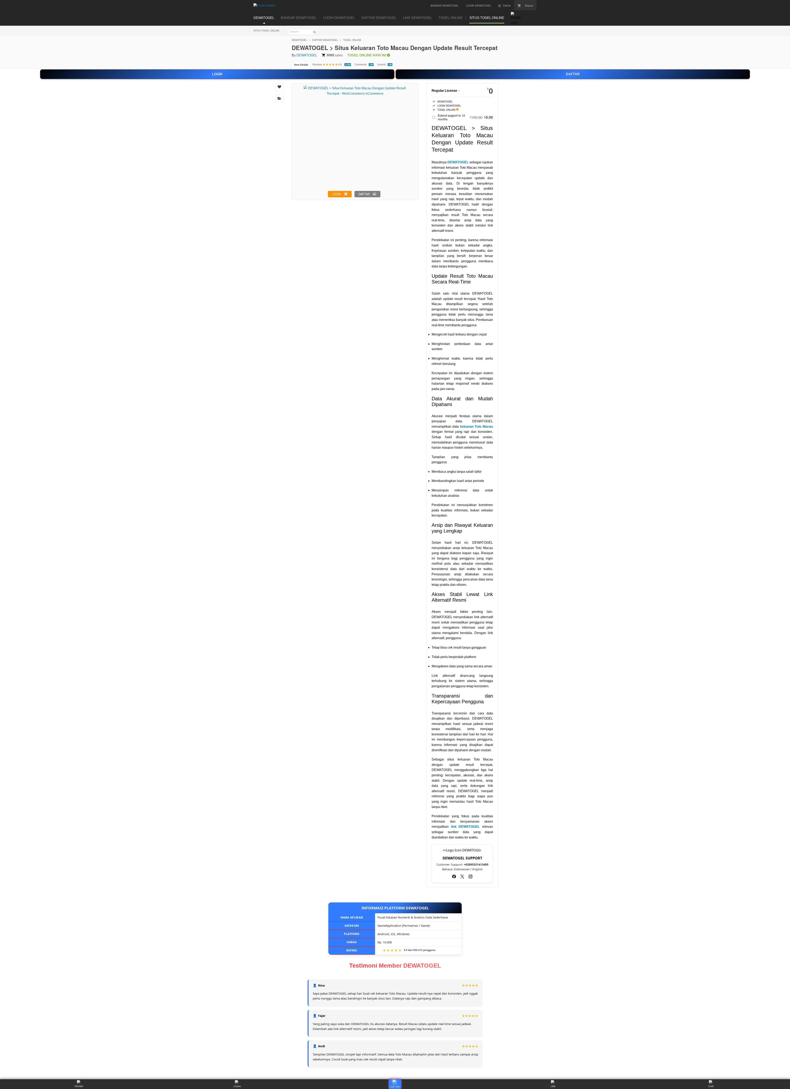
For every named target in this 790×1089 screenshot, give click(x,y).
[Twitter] (462, 876)
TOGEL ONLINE (352, 40)
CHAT (711, 1086)
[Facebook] (454, 876)
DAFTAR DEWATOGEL (325, 40)
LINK (553, 1086)
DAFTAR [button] (364, 194)
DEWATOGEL (299, 40)
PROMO (79, 1086)
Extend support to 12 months (465, 117)
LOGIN (217, 74)
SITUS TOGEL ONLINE (266, 30)
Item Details (301, 64)
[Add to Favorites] (279, 87)
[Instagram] (470, 876)
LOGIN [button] (336, 194)
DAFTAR (573, 74)
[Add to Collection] (279, 98)
